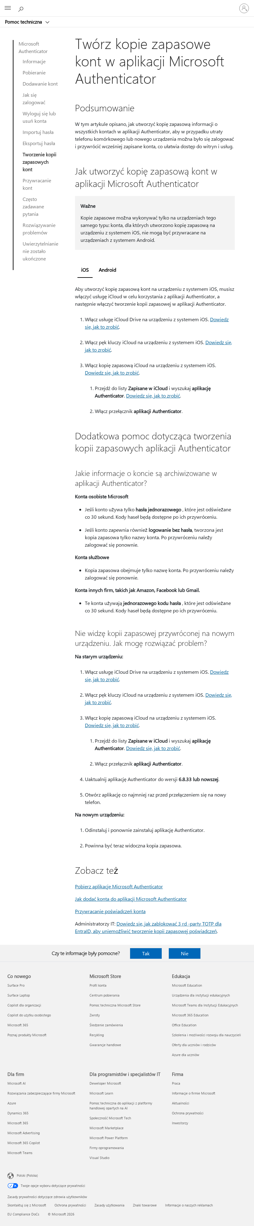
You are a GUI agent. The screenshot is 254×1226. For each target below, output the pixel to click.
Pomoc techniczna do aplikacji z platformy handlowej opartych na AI (121, 1105)
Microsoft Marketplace (107, 1128)
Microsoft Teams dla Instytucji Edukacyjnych (205, 1005)
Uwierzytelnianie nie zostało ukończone (40, 251)
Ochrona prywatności (188, 1113)
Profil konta (98, 985)
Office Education (184, 1025)
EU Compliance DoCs (23, 1214)
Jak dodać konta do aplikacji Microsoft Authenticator (131, 898)
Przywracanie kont (37, 184)
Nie (184, 953)
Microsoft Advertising (23, 1132)
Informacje (34, 61)
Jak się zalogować (34, 98)
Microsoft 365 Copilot (23, 1142)
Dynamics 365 (17, 1113)
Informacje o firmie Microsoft (193, 1093)
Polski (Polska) (27, 1175)
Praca (176, 1083)
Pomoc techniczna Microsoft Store (115, 1005)
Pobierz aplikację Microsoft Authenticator (119, 886)
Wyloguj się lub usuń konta (39, 117)
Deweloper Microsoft (105, 1083)
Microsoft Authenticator (33, 47)
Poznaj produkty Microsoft (26, 1035)
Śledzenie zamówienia (106, 1025)
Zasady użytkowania (109, 1205)
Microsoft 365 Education (190, 1015)
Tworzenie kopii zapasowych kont (39, 161)
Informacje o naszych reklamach (189, 1205)
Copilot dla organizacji (24, 1005)
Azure (11, 1103)
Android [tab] (107, 269)
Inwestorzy (180, 1123)
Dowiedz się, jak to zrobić (112, 372)
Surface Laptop (18, 995)
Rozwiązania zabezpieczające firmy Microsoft (41, 1093)
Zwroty (95, 1015)
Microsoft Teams (20, 1152)
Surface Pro (15, 985)
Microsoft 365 (17, 1025)
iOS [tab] (85, 269)
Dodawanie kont (40, 83)
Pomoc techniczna (24, 22)
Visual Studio (99, 1157)
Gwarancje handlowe (105, 1044)
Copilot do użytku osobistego (29, 1015)
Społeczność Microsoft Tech (110, 1118)
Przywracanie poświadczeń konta (110, 911)
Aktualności (180, 1103)
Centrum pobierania (105, 995)
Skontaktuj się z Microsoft (26, 1205)
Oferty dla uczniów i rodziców (194, 1044)
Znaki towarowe (145, 1205)
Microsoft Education (187, 985)
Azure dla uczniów (185, 1054)
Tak (146, 953)
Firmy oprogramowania (107, 1147)
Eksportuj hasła (39, 143)
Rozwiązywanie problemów (39, 229)
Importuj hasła (38, 132)
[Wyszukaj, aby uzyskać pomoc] (21, 8)
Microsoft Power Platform (109, 1137)
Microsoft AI (16, 1083)
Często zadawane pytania (33, 206)
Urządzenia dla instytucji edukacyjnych (201, 995)
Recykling (97, 1035)
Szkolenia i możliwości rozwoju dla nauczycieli (206, 1035)
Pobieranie (34, 72)
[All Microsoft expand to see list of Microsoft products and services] (7, 8)
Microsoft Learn (101, 1093)
